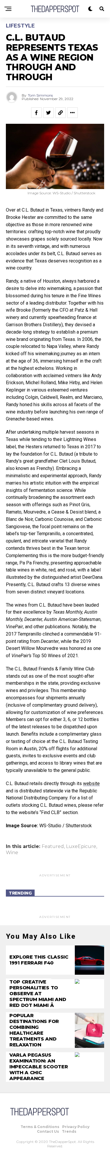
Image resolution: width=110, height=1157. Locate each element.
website (91, 783)
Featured (53, 846)
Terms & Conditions (40, 1127)
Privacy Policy (75, 1127)
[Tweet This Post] (48, 112)
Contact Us (48, 1131)
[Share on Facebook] (36, 112)
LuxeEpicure (81, 846)
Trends (69, 1131)
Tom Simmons (40, 95)
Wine (12, 852)
